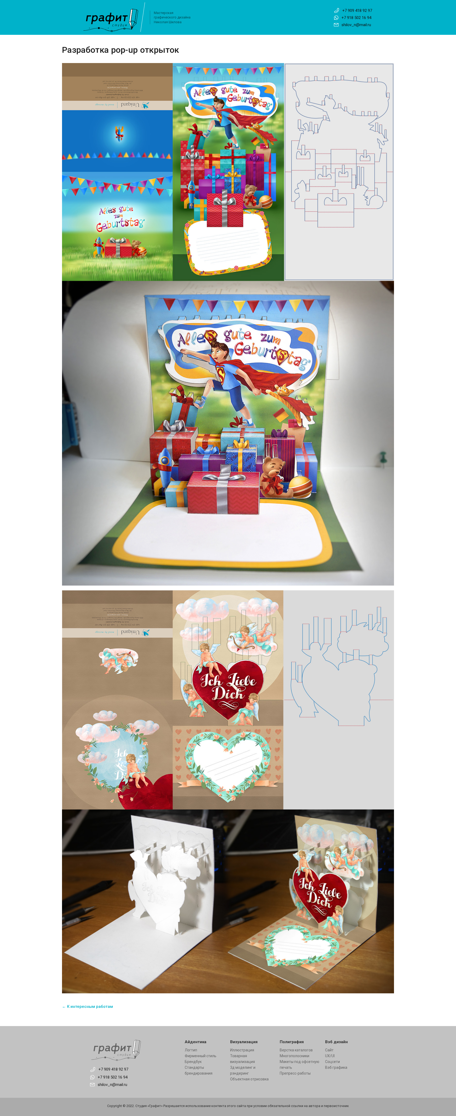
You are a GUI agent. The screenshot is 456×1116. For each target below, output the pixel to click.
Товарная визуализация (242, 1059)
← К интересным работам (87, 1006)
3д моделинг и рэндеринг (242, 1070)
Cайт (329, 1050)
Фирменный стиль (200, 1056)
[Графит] (133, 1050)
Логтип (191, 1050)
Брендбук (193, 1062)
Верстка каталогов (296, 1050)
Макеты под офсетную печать (299, 1065)
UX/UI (330, 1056)
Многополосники (294, 1056)
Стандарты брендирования (198, 1070)
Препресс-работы (295, 1073)
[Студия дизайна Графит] (113, 17)
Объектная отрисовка (249, 1079)
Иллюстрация (242, 1050)
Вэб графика (336, 1067)
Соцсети (332, 1062)
